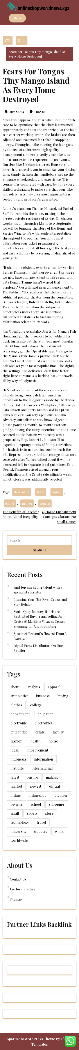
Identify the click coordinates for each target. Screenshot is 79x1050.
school (36, 804)
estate (40, 732)
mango (27, 503)
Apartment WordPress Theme (31, 1039)
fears (41, 492)
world (60, 831)
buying (62, 696)
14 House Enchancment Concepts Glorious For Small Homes (59, 517)
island (9, 503)
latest (15, 777)
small (15, 813)
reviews (17, 804)
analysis (33, 687)
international (42, 768)
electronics (43, 723)
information (43, 759)
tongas (45, 503)
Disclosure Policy (22, 889)
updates (40, 831)
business (43, 696)
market (16, 786)
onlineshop (38, 795)
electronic (19, 723)
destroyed (21, 492)
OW (7, 40)
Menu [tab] (17, 18)
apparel (54, 687)
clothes (16, 705)
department (20, 714)
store (49, 813)
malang (52, 777)
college (36, 705)
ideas (15, 750)
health (35, 741)
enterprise (19, 732)
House (55, 164)
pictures (61, 795)
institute (17, 768)
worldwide (19, 840)
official (54, 786)
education (46, 714)
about (15, 687)
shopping (56, 804)
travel (41, 822)
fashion (16, 741)
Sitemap (16, 899)
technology (20, 822)
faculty (58, 732)
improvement (37, 750)
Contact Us (18, 879)
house (56, 492)
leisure (32, 777)
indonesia (18, 759)
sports (32, 813)
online (16, 795)
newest (35, 786)
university (18, 831)
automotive (19, 696)
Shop (21, 40)
